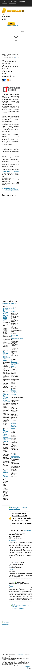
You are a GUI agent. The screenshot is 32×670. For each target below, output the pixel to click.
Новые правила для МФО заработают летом (14, 425)
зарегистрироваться (13, 25)
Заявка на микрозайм (20, 521)
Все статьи (14, 303)
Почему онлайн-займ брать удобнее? (14, 392)
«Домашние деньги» (10, 171)
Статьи (15, 1)
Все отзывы (27, 530)
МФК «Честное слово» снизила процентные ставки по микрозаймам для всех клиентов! (7, 435)
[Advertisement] (10, 246)
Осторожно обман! (19, 513)
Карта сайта (12, 3)
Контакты (4, 3)
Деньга (11, 586)
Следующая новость (12, 190)
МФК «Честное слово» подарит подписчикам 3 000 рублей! (6, 356)
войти (11, 24)
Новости (10, 1)
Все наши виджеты (17, 608)
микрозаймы (20, 654)
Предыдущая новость (9, 188)
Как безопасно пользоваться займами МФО (15, 363)
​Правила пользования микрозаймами (15, 456)
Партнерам (22, 1)
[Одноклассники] (8, 80)
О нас (3, 1)
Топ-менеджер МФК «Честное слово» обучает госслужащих (6, 397)
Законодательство (19, 516)
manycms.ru (27, 665)
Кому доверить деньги (14, 310)
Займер (11, 569)
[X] (3, 80)
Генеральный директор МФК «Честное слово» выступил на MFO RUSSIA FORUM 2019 (6, 314)
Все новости (6, 303)
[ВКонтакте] (5, 80)
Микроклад (12, 540)
